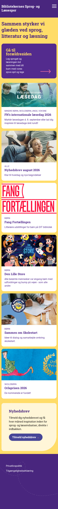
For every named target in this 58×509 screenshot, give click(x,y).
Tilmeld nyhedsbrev (25, 437)
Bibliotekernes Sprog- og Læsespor (20, 8)
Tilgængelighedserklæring (19, 470)
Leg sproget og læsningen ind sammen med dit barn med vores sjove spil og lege (19, 60)
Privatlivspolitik (14, 466)
